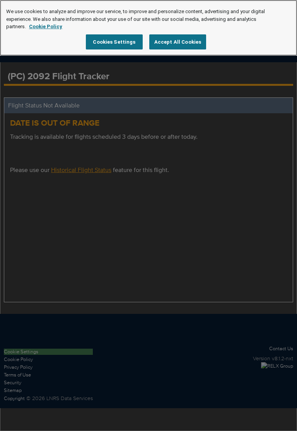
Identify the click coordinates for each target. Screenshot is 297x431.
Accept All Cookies (177, 42)
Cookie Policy (45, 26)
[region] (148, 28)
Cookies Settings (114, 42)
